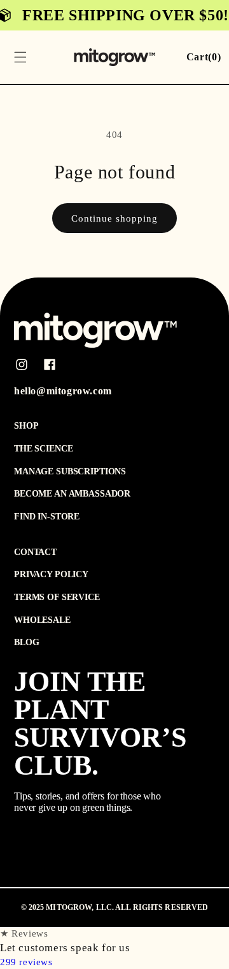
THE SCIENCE (43, 448)
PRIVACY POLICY (51, 574)
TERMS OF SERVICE (57, 597)
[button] (20, 57)
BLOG (26, 642)
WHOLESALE (42, 620)
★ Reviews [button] (24, 933)
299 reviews (26, 962)
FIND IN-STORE (47, 516)
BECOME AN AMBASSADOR (72, 493)
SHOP (26, 426)
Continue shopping (114, 218)
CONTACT (35, 552)
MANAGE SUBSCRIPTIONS (70, 471)
